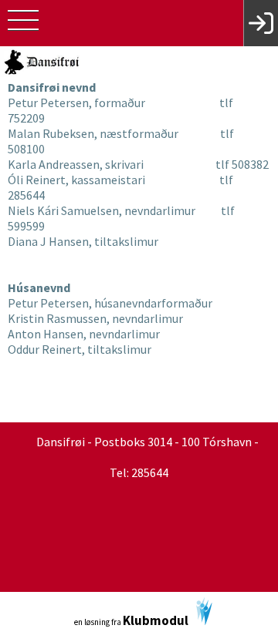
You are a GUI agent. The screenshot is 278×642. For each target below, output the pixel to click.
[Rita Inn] (260, 23)
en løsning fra (131, 620)
